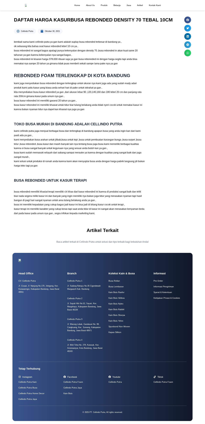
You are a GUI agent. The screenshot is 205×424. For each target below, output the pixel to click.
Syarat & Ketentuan (163, 292)
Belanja (117, 5)
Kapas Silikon (115, 332)
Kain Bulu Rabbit (116, 309)
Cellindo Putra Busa (27, 387)
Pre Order (158, 281)
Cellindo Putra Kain (27, 382)
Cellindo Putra (115, 382)
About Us (90, 5)
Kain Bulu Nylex (116, 303)
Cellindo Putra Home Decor (31, 393)
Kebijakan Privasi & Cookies (167, 298)
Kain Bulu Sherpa (117, 315)
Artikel (140, 5)
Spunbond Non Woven (119, 326)
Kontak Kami (155, 5)
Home (77, 5)
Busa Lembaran (116, 286)
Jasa (129, 5)
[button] (187, 20)
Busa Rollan (114, 281)
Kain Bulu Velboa (117, 298)
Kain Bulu (67, 393)
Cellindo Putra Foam (73, 382)
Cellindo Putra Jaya (27, 399)
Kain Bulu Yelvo (116, 321)
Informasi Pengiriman (164, 286)
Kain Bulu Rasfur (116, 292)
